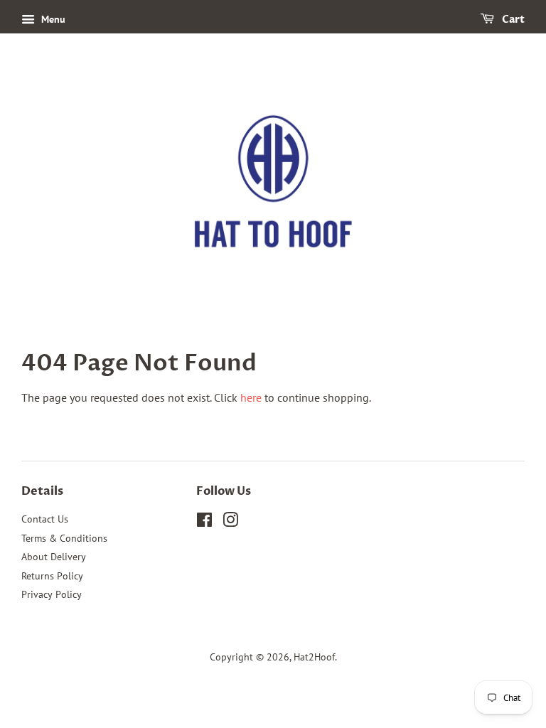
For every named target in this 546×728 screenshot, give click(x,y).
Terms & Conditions (64, 538)
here (251, 397)
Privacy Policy (51, 594)
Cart (512, 19)
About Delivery (53, 556)
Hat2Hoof (314, 657)
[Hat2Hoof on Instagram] (230, 522)
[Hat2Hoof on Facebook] (204, 522)
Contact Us (44, 519)
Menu (51, 19)
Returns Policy (52, 575)
